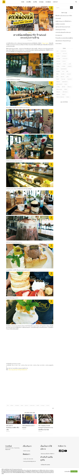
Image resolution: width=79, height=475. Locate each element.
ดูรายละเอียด (67, 471)
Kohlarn (11, 405)
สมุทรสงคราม (65, 81)
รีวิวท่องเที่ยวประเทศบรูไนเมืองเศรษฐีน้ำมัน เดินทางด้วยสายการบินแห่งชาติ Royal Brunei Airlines (64, 40)
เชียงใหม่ (63, 86)
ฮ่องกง (66, 84)
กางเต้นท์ (63, 66)
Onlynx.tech (7, 449)
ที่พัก (67, 71)
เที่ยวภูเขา (58, 91)
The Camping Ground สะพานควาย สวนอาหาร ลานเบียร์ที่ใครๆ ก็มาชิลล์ (45, 427)
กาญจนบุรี (69, 66)
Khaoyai (58, 61)
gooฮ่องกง (48, 1)
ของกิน (22, 405)
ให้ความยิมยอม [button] (74, 471)
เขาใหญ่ (58, 86)
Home (22, 1)
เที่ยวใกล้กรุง (65, 91)
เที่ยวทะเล (69, 86)
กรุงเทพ (57, 66)
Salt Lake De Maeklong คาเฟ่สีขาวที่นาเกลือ (12, 427)
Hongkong (65, 58)
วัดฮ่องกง (58, 81)
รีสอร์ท (57, 79)
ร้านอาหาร (69, 79)
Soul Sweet (17, 405)
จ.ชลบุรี (37, 405)
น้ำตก (57, 76)
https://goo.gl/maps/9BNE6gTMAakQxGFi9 (18, 369)
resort (64, 61)
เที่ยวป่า (65, 89)
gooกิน (35, 1)
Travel (64, 63)
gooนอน (41, 1)
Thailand (58, 63)
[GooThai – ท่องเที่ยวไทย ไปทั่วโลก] (3, 1)
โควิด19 (63, 94)
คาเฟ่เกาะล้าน (32, 405)
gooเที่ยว (28, 1)
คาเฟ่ (57, 68)
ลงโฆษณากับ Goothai (45, 464)
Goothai (65, 53)
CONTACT (55, 1)
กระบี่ (70, 63)
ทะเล (63, 71)
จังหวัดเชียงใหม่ (64, 68)
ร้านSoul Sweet (45, 43)
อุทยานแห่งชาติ (59, 84)
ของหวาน (26, 405)
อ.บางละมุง (42, 405)
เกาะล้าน (47, 405)
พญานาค (62, 76)
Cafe (8, 405)
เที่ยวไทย (58, 94)
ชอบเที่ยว (58, 71)
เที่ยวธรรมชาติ (59, 89)
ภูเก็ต (67, 76)
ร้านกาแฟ (63, 79)
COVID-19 (58, 53)
